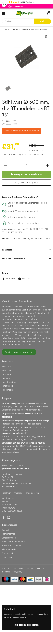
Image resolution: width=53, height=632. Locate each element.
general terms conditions (34, 568)
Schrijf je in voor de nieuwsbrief (19, 352)
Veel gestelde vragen (11, 545)
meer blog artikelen (10, 452)
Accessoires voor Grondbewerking (34, 29)
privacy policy (17, 572)
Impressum (7, 557)
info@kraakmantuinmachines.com (16, 483)
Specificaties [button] (8, 250)
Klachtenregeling (9, 549)
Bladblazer (6, 366)
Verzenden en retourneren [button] (14, 258)
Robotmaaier (7, 390)
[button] (5, 165)
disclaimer (6, 572)
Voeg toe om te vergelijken (26, 182)
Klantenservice (8, 534)
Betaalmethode (9, 538)
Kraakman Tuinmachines (13, 568)
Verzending (17, 154)
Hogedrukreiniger (9, 382)
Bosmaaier (6, 370)
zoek (42, 21)
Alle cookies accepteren (27, 624)
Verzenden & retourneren (13, 541)
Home (4, 29)
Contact (5, 530)
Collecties (14, 29)
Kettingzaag (7, 386)
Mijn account (7, 553)
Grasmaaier (7, 374)
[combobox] (18, 21)
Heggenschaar (8, 378)
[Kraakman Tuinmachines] (25, 13)
